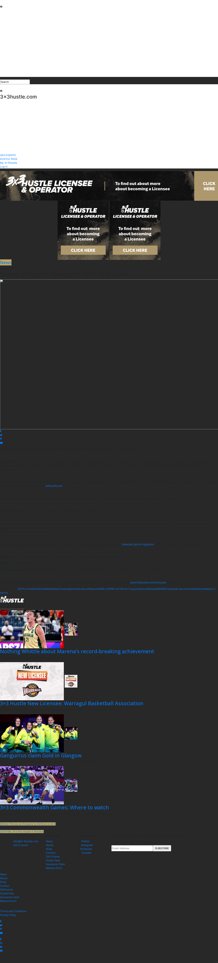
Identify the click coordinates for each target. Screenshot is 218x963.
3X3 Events (53, 856)
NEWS (3, 11)
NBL (164, 589)
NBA (159, 589)
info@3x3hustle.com (25, 841)
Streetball (192, 589)
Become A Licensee (11, 57)
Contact (51, 852)
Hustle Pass (53, 860)
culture (84, 589)
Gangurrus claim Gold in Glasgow (41, 755)
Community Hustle (11, 19)
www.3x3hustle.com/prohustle (148, 582)
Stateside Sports (177, 589)
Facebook (86, 848)
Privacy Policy (8, 915)
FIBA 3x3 (104, 589)
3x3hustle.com (53, 486)
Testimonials (7, 34)
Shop (49, 848)
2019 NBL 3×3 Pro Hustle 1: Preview (22, 831)
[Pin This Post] (109, 439)
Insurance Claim (55, 864)
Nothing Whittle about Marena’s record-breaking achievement (77, 651)
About (49, 845)
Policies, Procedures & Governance (20, 42)
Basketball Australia (59, 589)
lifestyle (151, 589)
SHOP (3, 46)
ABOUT (4, 15)
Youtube (86, 852)
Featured (93, 589)
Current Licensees (11, 53)
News (49, 841)
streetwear (204, 589)
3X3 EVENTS (7, 63)
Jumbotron (140, 589)
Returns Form (54, 868)
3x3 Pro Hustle (26, 589)
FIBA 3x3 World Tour (121, 589)
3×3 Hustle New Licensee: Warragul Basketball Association (71, 703)
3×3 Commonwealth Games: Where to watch (54, 807)
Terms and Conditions (13, 911)
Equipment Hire (9, 30)
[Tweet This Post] (109, 435)
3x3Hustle (41, 589)
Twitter (85, 841)
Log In (4, 75)
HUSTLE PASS (8, 67)
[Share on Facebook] (109, 431)
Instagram (87, 845)
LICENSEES (6, 49)
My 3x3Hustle (8, 71)
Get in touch (20, 845)
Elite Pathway (8, 26)
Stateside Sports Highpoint (138, 544)
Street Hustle (8, 23)
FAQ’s (3, 38)
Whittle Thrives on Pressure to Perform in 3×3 (28, 824)
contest (75, 589)
